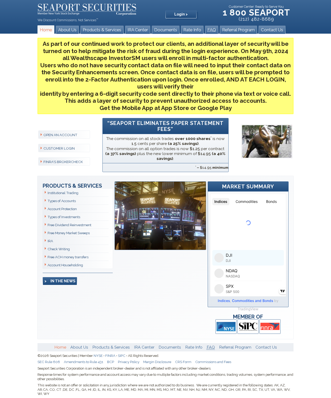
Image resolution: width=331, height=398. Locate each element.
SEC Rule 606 (48, 362)
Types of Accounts (62, 201)
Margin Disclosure (157, 362)
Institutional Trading (63, 193)
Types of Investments (64, 217)
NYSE (98, 355)
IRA (50, 241)
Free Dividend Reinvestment (69, 225)
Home (46, 29)
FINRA (110, 355)
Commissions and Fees (213, 362)
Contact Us (272, 29)
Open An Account (60, 135)
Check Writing (59, 249)
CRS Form (183, 362)
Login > (181, 14)
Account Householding (65, 265)
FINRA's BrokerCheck (63, 162)
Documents (165, 29)
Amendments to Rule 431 (83, 362)
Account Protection (62, 209)
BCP (110, 362)
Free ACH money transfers (68, 257)
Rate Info (192, 29)
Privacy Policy (128, 362)
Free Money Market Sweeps (69, 233)
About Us (67, 29)
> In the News (59, 281)
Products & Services (102, 29)
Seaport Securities (87, 9)
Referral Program (238, 29)
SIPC (121, 355)
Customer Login (59, 148)
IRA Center (137, 29)
